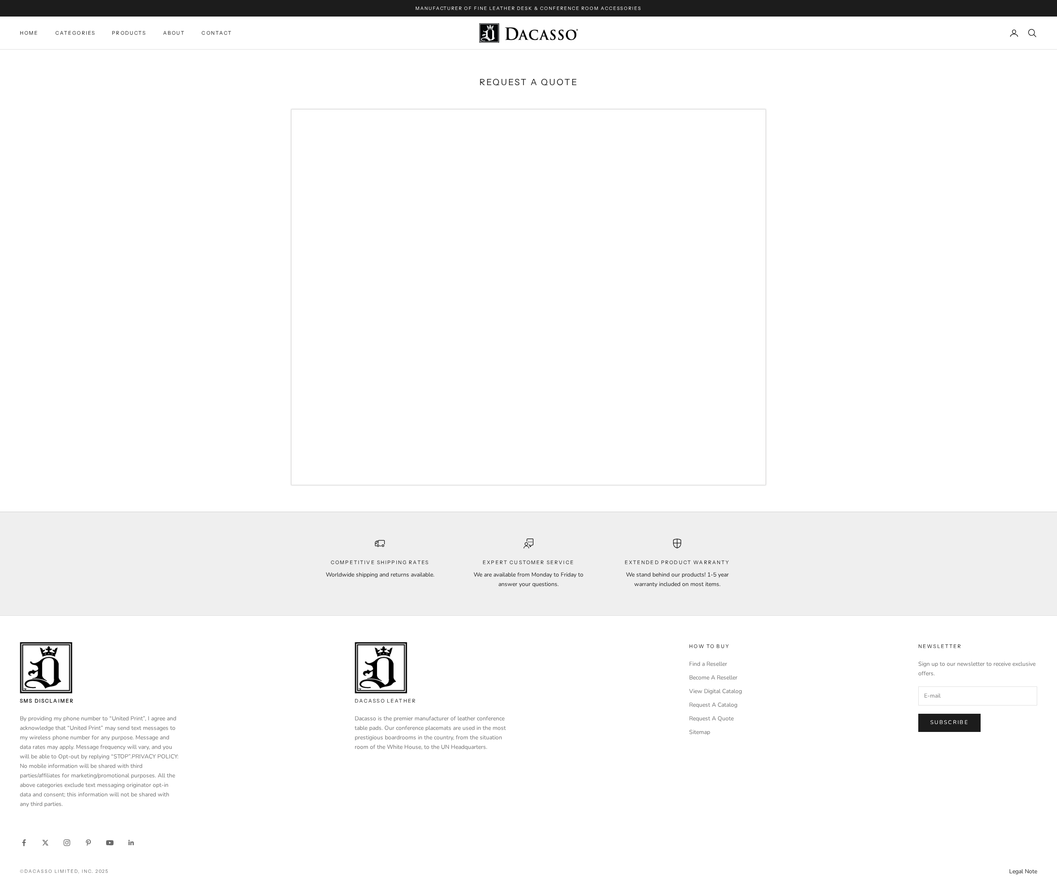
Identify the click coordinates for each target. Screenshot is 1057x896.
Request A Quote (711, 718)
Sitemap (699, 732)
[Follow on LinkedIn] (131, 843)
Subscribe (949, 722)
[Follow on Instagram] (67, 843)
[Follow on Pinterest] (88, 843)
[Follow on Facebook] (24, 843)
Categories (75, 33)
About (174, 33)
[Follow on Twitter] (45, 843)
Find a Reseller (708, 664)
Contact (216, 33)
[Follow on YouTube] (110, 843)
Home (29, 33)
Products (129, 33)
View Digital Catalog (715, 691)
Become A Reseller (713, 678)
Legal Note (1023, 871)
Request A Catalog (713, 705)
